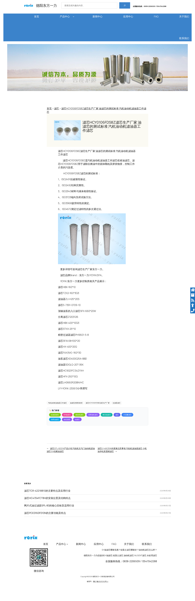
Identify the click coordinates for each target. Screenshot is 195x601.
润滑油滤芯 (55, 419)
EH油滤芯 (67, 415)
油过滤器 (67, 419)
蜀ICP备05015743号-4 (100, 581)
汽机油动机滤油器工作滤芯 (57, 403)
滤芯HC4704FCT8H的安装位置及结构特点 (47, 498)
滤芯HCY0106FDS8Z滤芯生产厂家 (98, 403)
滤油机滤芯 (79, 415)
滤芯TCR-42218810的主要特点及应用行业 (47, 490)
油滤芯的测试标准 (76, 403)
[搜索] (124, 5)
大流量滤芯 (127, 415)
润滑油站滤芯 (93, 415)
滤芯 (117, 415)
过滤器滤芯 (117, 403)
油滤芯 (77, 419)
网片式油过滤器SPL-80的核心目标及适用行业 (49, 505)
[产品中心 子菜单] (73, 16)
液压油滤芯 (107, 415)
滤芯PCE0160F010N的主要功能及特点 (45, 513)
